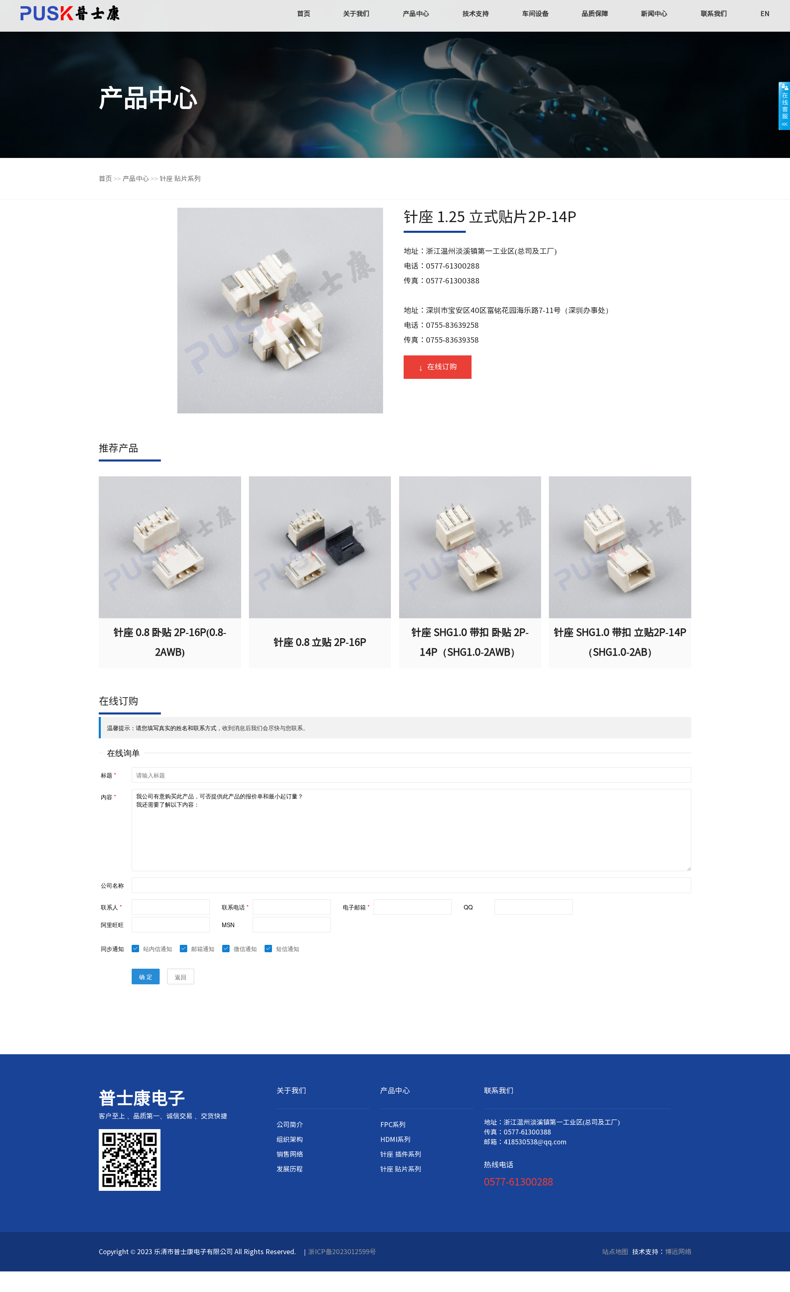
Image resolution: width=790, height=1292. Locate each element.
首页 (303, 13)
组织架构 (289, 1139)
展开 (784, 105)
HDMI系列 (395, 1139)
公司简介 (289, 1124)
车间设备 (535, 13)
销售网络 (289, 1154)
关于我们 (356, 13)
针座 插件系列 (400, 1154)
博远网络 (678, 1251)
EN (764, 13)
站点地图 (615, 1251)
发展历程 (289, 1169)
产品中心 (416, 13)
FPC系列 (393, 1124)
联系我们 (714, 13)
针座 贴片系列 (180, 178)
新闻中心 (654, 13)
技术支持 (475, 13)
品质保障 (595, 13)
